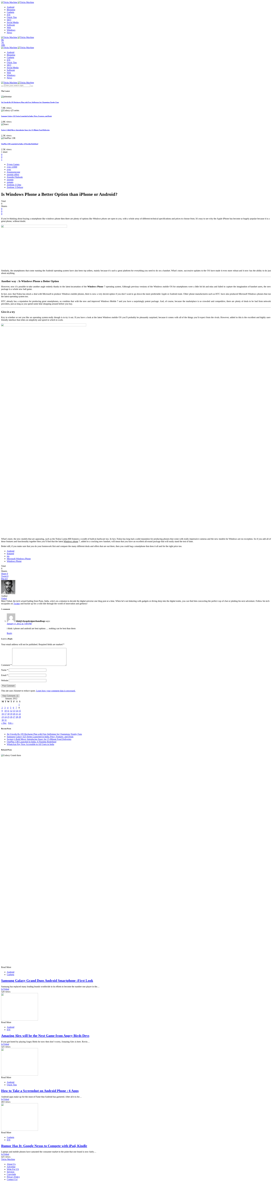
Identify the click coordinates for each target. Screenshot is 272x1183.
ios (8, 556)
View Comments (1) (10, 696)
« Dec (4, 723)
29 (20, 717)
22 (20, 714)
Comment (6, 665)
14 (17, 711)
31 (5, 720)
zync (9, 169)
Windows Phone (14, 561)
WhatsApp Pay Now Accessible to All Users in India (30, 744)
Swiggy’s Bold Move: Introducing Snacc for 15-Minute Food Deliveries (25, 130)
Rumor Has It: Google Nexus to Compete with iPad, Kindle (44, 1146)
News (9, 32)
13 (14, 711)
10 (5, 711)
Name (4, 670)
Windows (11, 30)
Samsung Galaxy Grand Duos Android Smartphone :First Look (47, 980)
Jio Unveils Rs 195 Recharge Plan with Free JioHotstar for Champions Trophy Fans (30, 102)
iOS (8, 15)
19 (11, 714)
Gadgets (10, 12)
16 (3, 714)
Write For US (13, 1169)
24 (5, 717)
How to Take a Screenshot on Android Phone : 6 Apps (40, 1091)
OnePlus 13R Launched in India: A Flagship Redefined (19, 144)
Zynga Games (13, 164)
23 (3, 717)
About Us (11, 1164)
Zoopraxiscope (13, 172)
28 (17, 717)
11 (8, 711)
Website (4, 680)
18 (8, 714)
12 (11, 711)
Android (10, 7)
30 (3, 720)
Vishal (4, 598)
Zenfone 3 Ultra (14, 185)
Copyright (11, 1174)
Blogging (11, 9)
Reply (9, 633)
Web (9, 27)
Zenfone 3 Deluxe (15, 187)
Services (10, 1172)
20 (14, 714)
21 (17, 714)
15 (20, 711)
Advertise (11, 1166)
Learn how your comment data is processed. (56, 691)
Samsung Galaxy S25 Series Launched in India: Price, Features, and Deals (26, 116)
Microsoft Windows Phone (19, 558)
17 (5, 714)
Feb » (10, 723)
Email (4, 675)
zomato (10, 182)
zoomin (10, 179)
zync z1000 (12, 167)
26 (11, 717)
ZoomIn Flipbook (15, 177)
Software (11, 25)
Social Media (13, 22)
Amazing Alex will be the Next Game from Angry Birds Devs (45, 1035)
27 (14, 717)
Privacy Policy (13, 1177)
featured (10, 553)
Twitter (16, 603)
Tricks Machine (8, 1159)
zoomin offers (13, 174)
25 (8, 717)
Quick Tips (12, 17)
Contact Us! (12, 1179)
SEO (9, 20)
